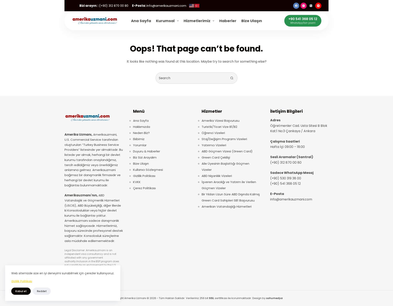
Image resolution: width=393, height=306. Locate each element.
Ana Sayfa (141, 20)
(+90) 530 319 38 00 (285, 178)
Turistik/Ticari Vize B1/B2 (219, 127)
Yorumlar (140, 145)
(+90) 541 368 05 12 (285, 183)
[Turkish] (197, 5)
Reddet (42, 291)
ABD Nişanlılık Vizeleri (217, 176)
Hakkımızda (141, 127)
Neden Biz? (141, 133)
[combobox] (191, 78)
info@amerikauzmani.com (291, 199)
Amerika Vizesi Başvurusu (220, 120)
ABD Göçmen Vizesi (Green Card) (227, 151)
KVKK (137, 182)
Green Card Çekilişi (216, 157)
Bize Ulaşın (251, 20)
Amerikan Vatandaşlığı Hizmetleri (227, 206)
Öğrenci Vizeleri (213, 133)
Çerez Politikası (144, 188)
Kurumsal (165, 20)
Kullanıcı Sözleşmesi (148, 170)
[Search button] (231, 78)
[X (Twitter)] (311, 6)
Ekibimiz (139, 139)
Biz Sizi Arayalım (145, 157)
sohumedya (274, 298)
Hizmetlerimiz (197, 20)
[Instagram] (303, 6)
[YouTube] (318, 6)
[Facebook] (296, 6)
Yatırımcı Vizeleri (214, 145)
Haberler (227, 20)
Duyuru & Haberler (146, 151)
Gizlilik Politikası (21, 281)
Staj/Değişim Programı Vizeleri (224, 139)
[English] (191, 5)
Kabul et (21, 291)
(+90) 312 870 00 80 (286, 162)
